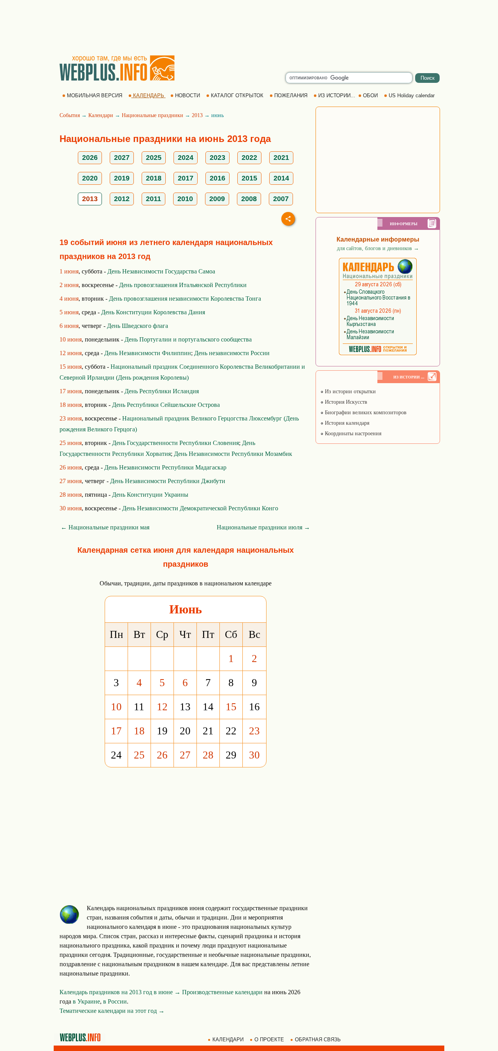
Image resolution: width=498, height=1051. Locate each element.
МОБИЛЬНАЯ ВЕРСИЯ (94, 95)
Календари (100, 115)
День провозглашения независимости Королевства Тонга (185, 298)
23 (254, 731)
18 (139, 731)
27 (185, 755)
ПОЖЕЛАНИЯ (291, 95)
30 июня (71, 508)
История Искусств (345, 402)
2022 (249, 157)
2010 (185, 199)
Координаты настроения (352, 433)
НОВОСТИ (188, 95)
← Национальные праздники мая (105, 527)
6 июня (69, 325)
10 (116, 707)
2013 (197, 115)
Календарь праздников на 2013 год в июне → (120, 992)
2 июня (69, 285)
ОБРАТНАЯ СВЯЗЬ (317, 1039)
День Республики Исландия (161, 391)
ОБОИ (370, 95)
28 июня (71, 494)
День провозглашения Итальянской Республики (183, 285)
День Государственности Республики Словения (175, 443)
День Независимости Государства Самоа (161, 271)
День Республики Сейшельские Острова (166, 404)
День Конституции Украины (150, 494)
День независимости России (232, 353)
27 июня (71, 481)
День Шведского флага (137, 325)
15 (231, 707)
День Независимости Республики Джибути (167, 481)
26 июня (71, 467)
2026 (90, 157)
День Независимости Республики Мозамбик (233, 453)
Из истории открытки (349, 391)
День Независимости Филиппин (147, 353)
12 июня (71, 353)
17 (116, 731)
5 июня (69, 312)
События (70, 115)
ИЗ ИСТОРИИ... (337, 95)
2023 (217, 157)
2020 (90, 178)
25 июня (71, 443)
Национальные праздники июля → (263, 527)
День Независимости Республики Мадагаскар (165, 467)
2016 (217, 178)
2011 (153, 199)
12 (162, 707)
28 (208, 755)
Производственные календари (222, 992)
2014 (281, 178)
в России (115, 1001)
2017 (185, 178)
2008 (249, 199)
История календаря (346, 423)
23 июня (71, 418)
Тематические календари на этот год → (112, 1010)
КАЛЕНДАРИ (228, 1039)
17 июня (71, 391)
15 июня (71, 366)
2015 (249, 178)
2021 (281, 157)
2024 (185, 157)
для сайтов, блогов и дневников (378, 248)
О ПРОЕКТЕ (269, 1039)
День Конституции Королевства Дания (153, 312)
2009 (217, 199)
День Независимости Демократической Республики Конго (200, 508)
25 (139, 755)
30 (254, 755)
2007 (281, 199)
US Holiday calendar (411, 95)
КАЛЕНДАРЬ (149, 95)
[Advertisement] (249, 27)
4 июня (69, 298)
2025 (153, 157)
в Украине (86, 1001)
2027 (122, 157)
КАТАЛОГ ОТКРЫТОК (237, 95)
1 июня (69, 271)
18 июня (71, 404)
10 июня (71, 339)
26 (162, 755)
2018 (153, 178)
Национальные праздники (152, 115)
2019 (122, 178)
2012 (122, 199)
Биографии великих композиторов (365, 412)
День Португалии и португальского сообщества (188, 339)
